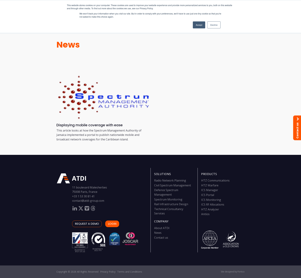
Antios (205, 214)
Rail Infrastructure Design (171, 204)
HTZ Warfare (209, 185)
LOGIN (112, 224)
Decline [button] (214, 24)
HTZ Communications (215, 180)
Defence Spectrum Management (166, 192)
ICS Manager (209, 190)
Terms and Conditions (129, 271)
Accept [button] (199, 24)
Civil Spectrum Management (172, 185)
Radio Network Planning (170, 180)
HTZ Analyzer (210, 209)
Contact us (161, 238)
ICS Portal (207, 195)
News (68, 45)
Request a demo (87, 224)
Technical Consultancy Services (168, 211)
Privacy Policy (107, 271)
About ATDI (161, 228)
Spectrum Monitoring (168, 199)
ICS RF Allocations (212, 204)
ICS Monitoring (211, 200)
